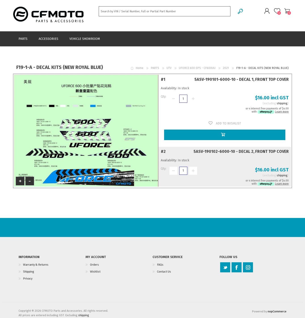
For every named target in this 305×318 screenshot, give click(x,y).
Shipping (28, 271)
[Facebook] (237, 267)
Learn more (282, 111)
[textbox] (164, 11)
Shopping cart (287, 11)
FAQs (160, 264)
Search (241, 11)
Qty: (163, 96)
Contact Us (164, 271)
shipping (282, 103)
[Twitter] (225, 267)
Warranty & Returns (35, 264)
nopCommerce (277, 311)
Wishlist (95, 271)
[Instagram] (248, 267)
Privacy (27, 278)
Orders (94, 264)
